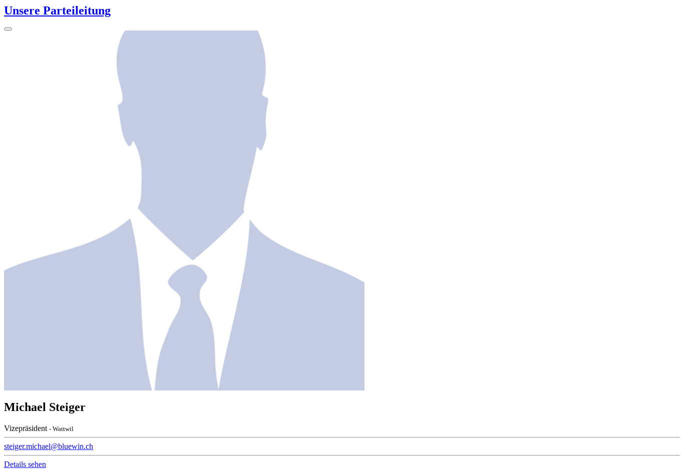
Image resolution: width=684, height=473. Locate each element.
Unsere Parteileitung (57, 10)
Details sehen (25, 464)
